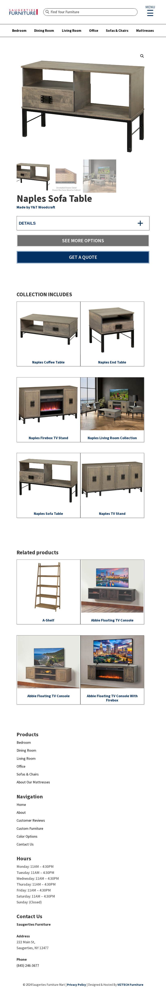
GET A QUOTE (83, 257)
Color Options (27, 836)
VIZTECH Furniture (130, 985)
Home (21, 804)
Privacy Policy (76, 985)
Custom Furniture (30, 828)
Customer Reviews (31, 820)
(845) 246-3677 (28, 965)
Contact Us (25, 844)
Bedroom (19, 30)
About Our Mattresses (33, 782)
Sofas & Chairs (117, 30)
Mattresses (145, 30)
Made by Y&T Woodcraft (36, 207)
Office (93, 30)
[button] (142, 56)
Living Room (71, 30)
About (21, 812)
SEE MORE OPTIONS (83, 240)
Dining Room (44, 30)
